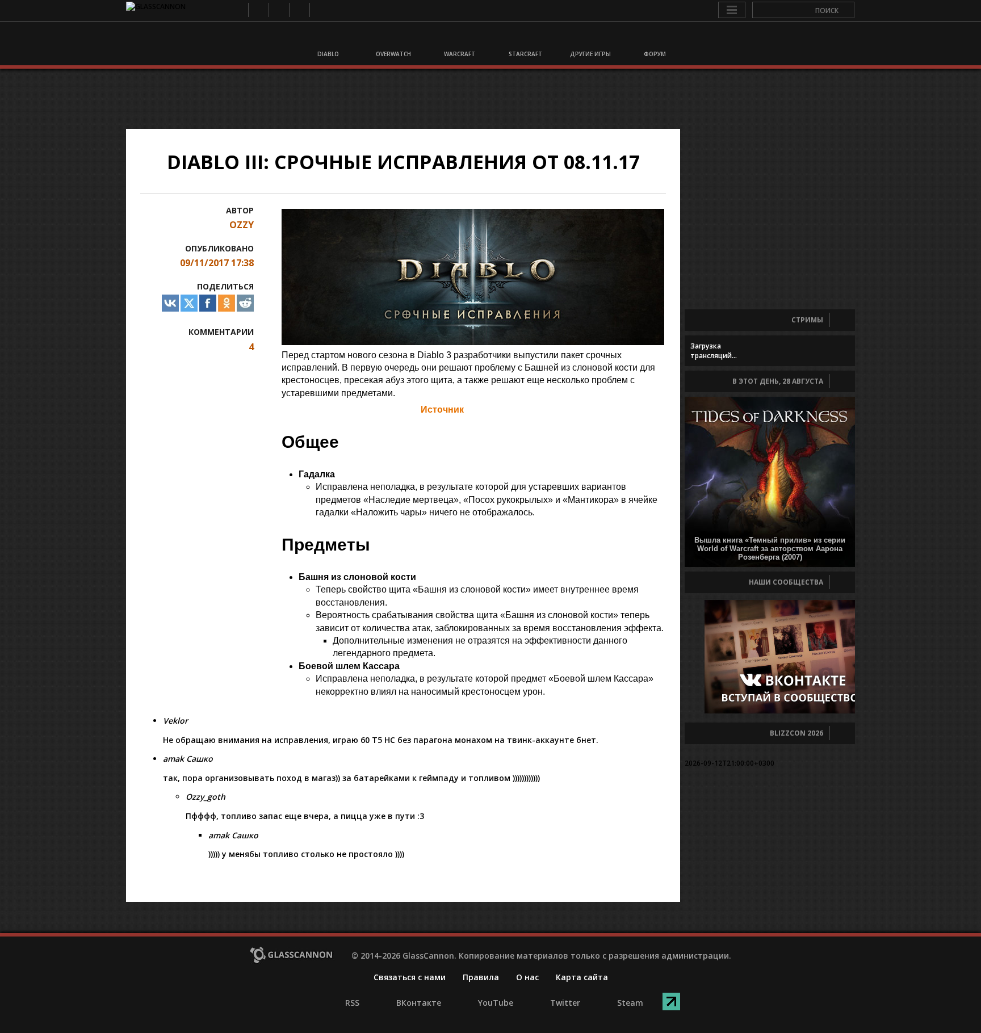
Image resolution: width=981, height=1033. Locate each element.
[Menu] (732, 10)
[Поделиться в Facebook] (207, 303)
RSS (237, 10)
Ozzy (241, 225)
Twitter (299, 10)
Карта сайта (582, 977)
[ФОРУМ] (654, 38)
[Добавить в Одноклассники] (226, 303)
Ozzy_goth (205, 796)
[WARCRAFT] (458, 38)
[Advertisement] (490, 98)
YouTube (278, 10)
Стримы (807, 320)
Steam (319, 10)
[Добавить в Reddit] (245, 303)
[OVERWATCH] (393, 38)
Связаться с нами (410, 977)
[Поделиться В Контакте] (170, 303)
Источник (442, 409)
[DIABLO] (327, 38)
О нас (527, 977)
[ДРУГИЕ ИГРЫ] (588, 38)
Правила (481, 977)
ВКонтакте (258, 10)
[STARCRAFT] (523, 38)
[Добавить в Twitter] (189, 303)
